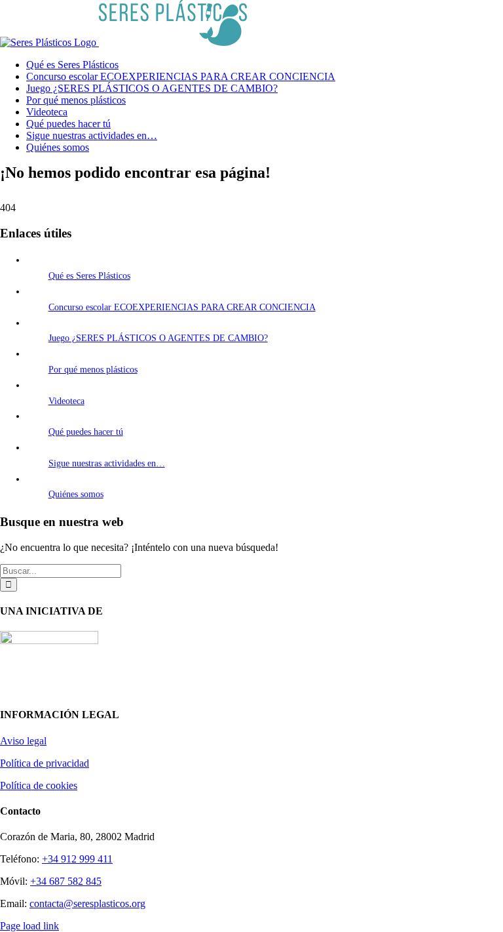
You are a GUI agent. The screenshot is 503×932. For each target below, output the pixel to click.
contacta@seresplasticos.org (87, 903)
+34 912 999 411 (77, 858)
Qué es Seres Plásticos (89, 276)
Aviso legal (23, 740)
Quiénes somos (75, 494)
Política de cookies (38, 785)
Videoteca (66, 401)
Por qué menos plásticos (93, 370)
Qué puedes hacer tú (85, 432)
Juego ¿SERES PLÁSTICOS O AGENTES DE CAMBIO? (158, 338)
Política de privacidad (44, 763)
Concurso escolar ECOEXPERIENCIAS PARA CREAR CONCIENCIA (182, 307)
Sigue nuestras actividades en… (106, 463)
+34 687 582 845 (66, 881)
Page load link (29, 925)
